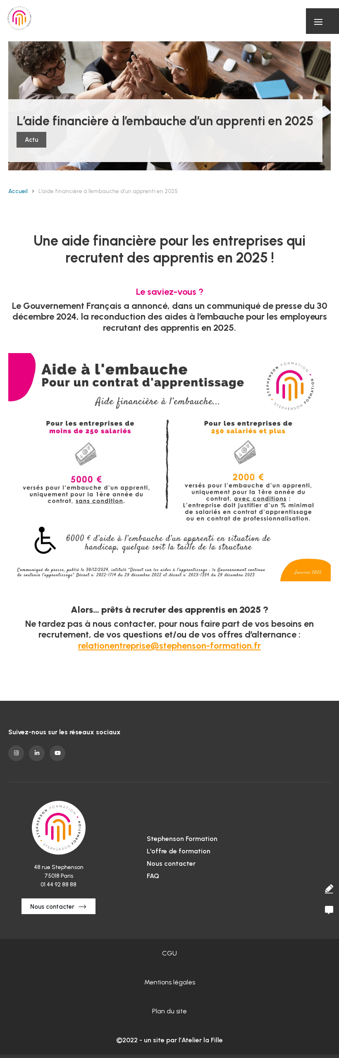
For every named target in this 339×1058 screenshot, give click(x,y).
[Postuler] (329, 889)
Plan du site (169, 1011)
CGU (169, 953)
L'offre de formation (178, 851)
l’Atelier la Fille (201, 1040)
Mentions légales (169, 982)
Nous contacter (52, 906)
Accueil (18, 191)
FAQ (153, 876)
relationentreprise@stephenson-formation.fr (169, 645)
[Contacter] (329, 910)
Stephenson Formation (182, 839)
